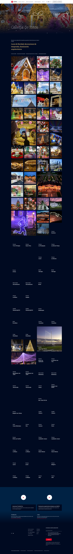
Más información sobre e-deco (41, 518)
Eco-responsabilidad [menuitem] (31, 532)
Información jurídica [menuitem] (23, 550)
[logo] (19, 528)
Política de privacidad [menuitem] (30, 550)
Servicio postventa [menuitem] (46, 550)
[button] (23, 497)
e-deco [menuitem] (37, 532)
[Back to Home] (14, 2)
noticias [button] (59, 1)
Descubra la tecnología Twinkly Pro (16, 518)
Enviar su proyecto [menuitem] (31, 529)
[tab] (14, 54)
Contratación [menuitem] (30, 533)
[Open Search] (48, 1)
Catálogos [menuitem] (38, 529)
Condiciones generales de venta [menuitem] (38, 550)
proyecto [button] (54, 1)
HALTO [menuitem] (37, 533)
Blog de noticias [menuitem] (30, 535)
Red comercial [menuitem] (30, 530)
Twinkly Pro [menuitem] (38, 530)
